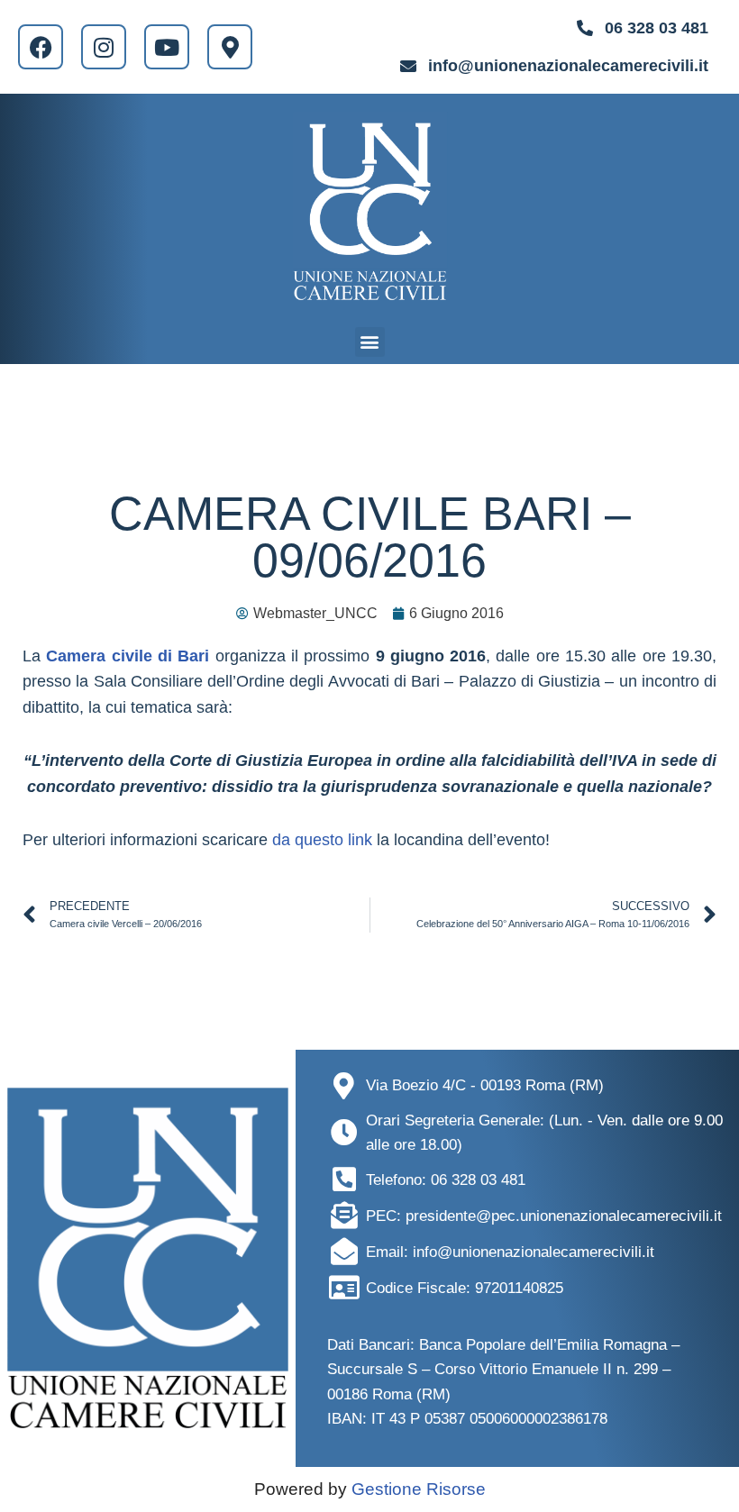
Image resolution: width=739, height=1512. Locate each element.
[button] (370, 342)
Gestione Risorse (418, 1489)
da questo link (322, 840)
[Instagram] (103, 46)
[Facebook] (40, 46)
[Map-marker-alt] (229, 46)
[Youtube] (166, 46)
